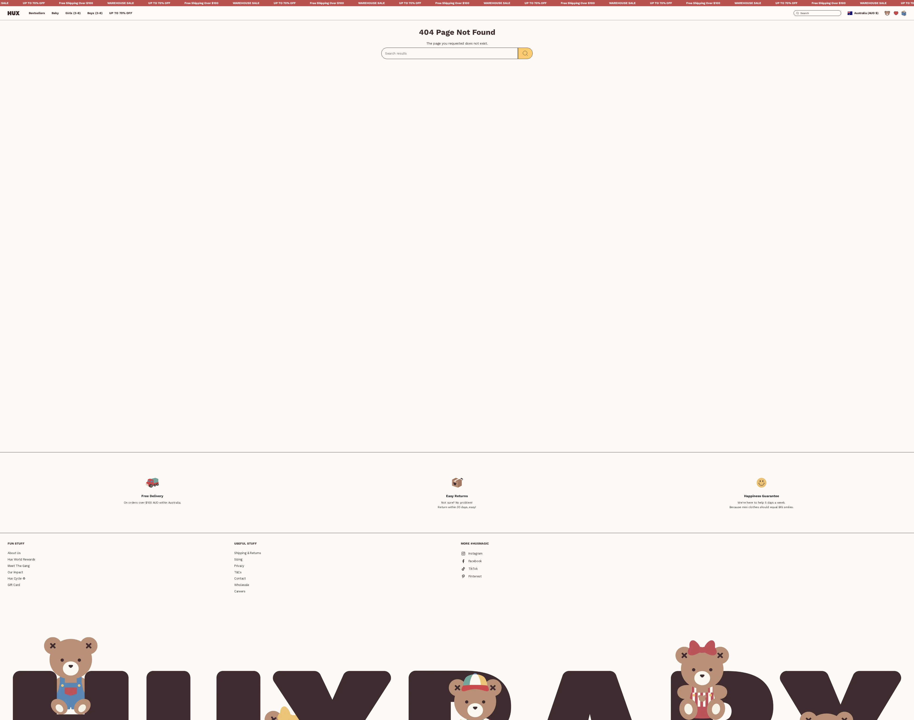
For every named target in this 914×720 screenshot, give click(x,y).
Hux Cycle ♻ (16, 578)
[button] (55, 13)
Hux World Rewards (21, 559)
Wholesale (241, 585)
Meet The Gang (19, 566)
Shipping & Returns (247, 553)
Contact (240, 578)
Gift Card (14, 585)
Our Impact (15, 572)
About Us (14, 553)
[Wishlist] (896, 13)
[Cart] (904, 13)
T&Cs (238, 572)
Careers (239, 591)
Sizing (238, 559)
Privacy (239, 566)
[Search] (525, 53)
